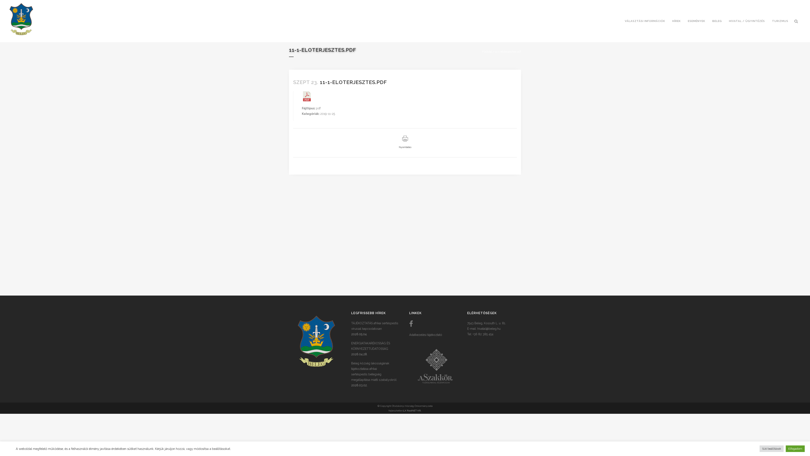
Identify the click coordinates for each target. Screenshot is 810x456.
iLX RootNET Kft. (411, 410)
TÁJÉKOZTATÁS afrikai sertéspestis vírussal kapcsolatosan (374, 326)
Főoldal (487, 51)
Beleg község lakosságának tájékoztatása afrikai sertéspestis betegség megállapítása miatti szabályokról (374, 371)
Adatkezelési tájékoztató (425, 335)
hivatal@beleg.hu (489, 328)
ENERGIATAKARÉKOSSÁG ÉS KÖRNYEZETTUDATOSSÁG (370, 346)
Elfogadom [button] (795, 448)
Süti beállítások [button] (771, 448)
